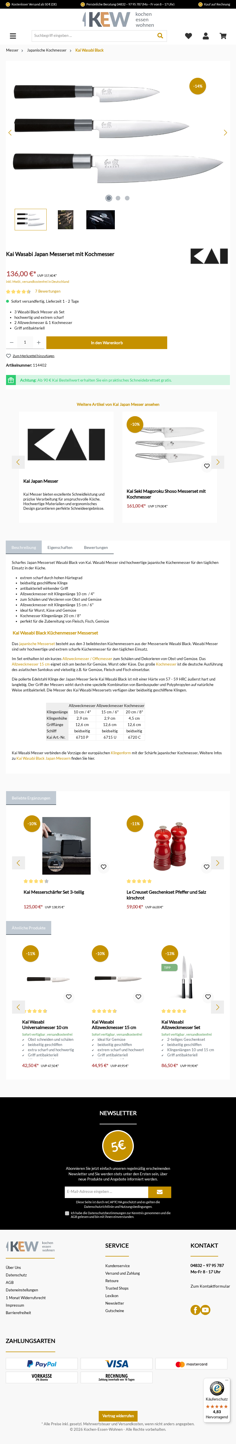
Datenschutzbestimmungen (107, 1213)
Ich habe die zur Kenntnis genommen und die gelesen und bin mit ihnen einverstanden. (121, 1215)
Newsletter (114, 1303)
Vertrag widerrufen (118, 1416)
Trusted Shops (117, 1288)
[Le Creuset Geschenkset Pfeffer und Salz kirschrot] (169, 846)
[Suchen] (160, 36)
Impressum (15, 1305)
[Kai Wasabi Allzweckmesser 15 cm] (118, 976)
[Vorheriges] (10, 132)
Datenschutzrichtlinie (99, 1206)
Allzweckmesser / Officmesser (87, 659)
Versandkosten (130, 1424)
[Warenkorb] (223, 36)
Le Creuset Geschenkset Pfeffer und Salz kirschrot (166, 894)
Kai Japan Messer (40, 481)
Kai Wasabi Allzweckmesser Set (180, 1024)
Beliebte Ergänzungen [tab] (31, 797)
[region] (118, 145)
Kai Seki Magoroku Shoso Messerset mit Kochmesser (166, 493)
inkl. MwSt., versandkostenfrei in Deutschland (37, 281)
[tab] (24, 547)
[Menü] (13, 36)
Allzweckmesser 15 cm (31, 664)
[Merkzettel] (188, 36)
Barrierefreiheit (18, 1313)
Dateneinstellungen (22, 1290)
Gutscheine (114, 1311)
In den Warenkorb (107, 342)
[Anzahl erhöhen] (38, 342)
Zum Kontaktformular (210, 1286)
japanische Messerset (37, 644)
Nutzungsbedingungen (136, 1206)
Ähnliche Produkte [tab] (28, 927)
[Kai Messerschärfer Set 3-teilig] (66, 846)
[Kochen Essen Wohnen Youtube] (205, 1309)
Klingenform (121, 753)
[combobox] (93, 36)
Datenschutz (16, 1275)
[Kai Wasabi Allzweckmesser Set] (187, 976)
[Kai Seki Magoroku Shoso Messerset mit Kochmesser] (169, 445)
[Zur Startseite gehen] (118, 19)
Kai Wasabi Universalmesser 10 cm (45, 1024)
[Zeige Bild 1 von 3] (108, 198)
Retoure (112, 1281)
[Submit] (159, 1192)
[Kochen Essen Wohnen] (30, 1245)
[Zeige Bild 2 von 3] (118, 198)
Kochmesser (166, 664)
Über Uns (13, 1267)
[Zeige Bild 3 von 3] (127, 198)
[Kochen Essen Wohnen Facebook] (196, 1309)
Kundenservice (117, 1266)
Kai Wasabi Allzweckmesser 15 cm (114, 1024)
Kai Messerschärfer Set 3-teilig (54, 892)
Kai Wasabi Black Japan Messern (43, 758)
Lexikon (111, 1296)
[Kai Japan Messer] (209, 256)
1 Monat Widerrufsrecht (26, 1298)
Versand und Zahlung (122, 1273)
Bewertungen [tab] (96, 547)
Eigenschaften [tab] (60, 547)
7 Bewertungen (47, 291)
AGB (74, 1217)
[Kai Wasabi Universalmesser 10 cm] (48, 976)
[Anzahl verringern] (11, 342)
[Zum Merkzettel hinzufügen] (207, 467)
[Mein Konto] (206, 36)
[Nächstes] (225, 132)
